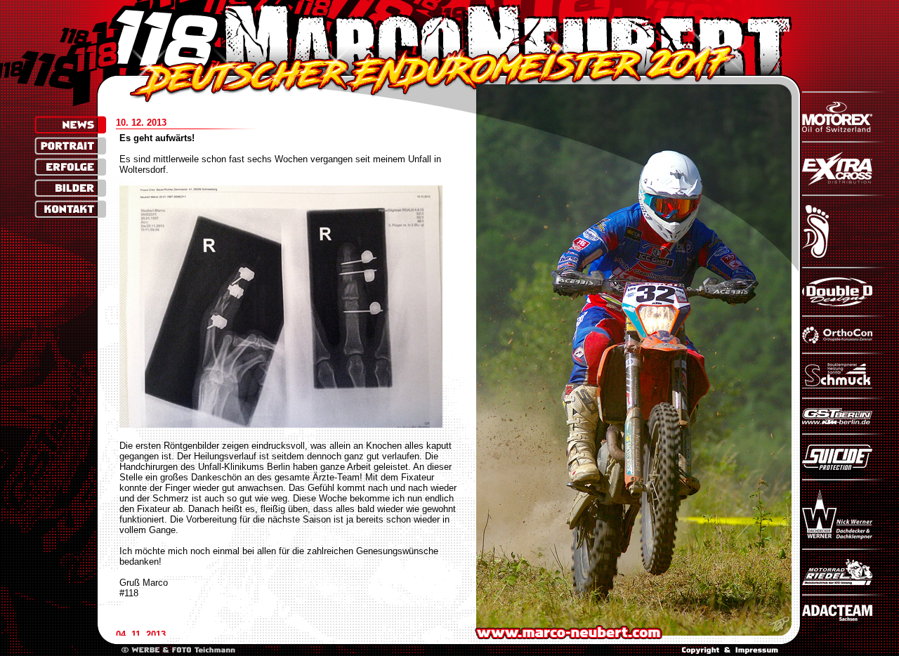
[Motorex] (844, 129)
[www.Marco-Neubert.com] (450, 38)
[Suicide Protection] (844, 466)
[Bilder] (70, 188)
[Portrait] (70, 146)
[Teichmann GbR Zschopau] (178, 650)
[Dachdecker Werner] (844, 536)
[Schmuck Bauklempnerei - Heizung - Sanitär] (844, 385)
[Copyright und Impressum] (730, 650)
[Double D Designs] (844, 303)
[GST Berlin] (844, 421)
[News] (70, 124)
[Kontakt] (70, 209)
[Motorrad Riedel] (844, 582)
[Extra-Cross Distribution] (844, 182)
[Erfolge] (70, 167)
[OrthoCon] (844, 340)
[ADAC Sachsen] (844, 617)
